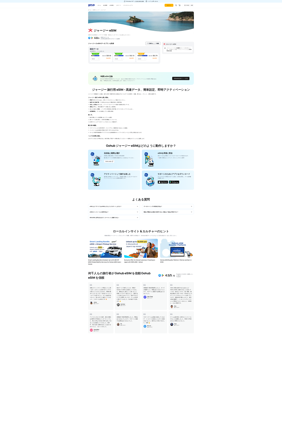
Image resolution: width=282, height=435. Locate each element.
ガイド (117, 5)
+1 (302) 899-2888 (139, 1)
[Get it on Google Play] (174, 182)
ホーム (99, 5)
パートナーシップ (127, 5)
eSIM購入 (112, 5)
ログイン (169, 5)
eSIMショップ (96, 9)
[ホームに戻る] (92, 5)
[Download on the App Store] (163, 182)
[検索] (176, 5)
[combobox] (95, 58)
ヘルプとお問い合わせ (153, 1)
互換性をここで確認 (153, 43)
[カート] (179, 5)
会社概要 (105, 5)
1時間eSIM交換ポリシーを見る (181, 78)
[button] (101, 57)
